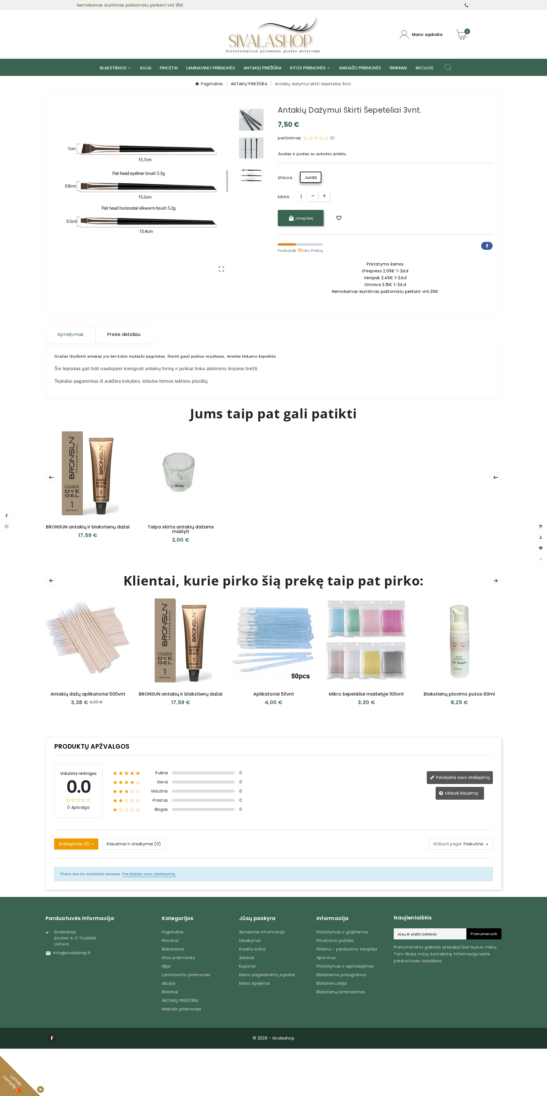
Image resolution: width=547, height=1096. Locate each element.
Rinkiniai (170, 992)
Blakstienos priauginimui (341, 975)
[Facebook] (51, 1038)
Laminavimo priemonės (186, 975)
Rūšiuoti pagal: (448, 844)
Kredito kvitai (252, 949)
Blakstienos (173, 949)
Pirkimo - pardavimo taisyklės (347, 949)
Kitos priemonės (178, 958)
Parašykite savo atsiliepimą (462, 777)
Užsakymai (250, 940)
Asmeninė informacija (262, 932)
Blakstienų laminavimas (341, 992)
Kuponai (247, 966)
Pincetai (170, 940)
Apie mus (326, 958)
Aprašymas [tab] (70, 334)
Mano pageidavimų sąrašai (267, 975)
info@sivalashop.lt (72, 953)
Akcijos (169, 983)
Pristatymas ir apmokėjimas (345, 966)
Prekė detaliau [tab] (123, 334)
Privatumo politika (335, 940)
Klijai (166, 966)
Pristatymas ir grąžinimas (342, 932)
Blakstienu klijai (332, 983)
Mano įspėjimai (254, 983)
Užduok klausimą (461, 793)
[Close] (39, 1088)
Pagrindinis (173, 932)
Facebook (487, 246)
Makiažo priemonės (181, 1009)
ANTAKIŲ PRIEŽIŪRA (180, 1000)
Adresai (246, 958)
